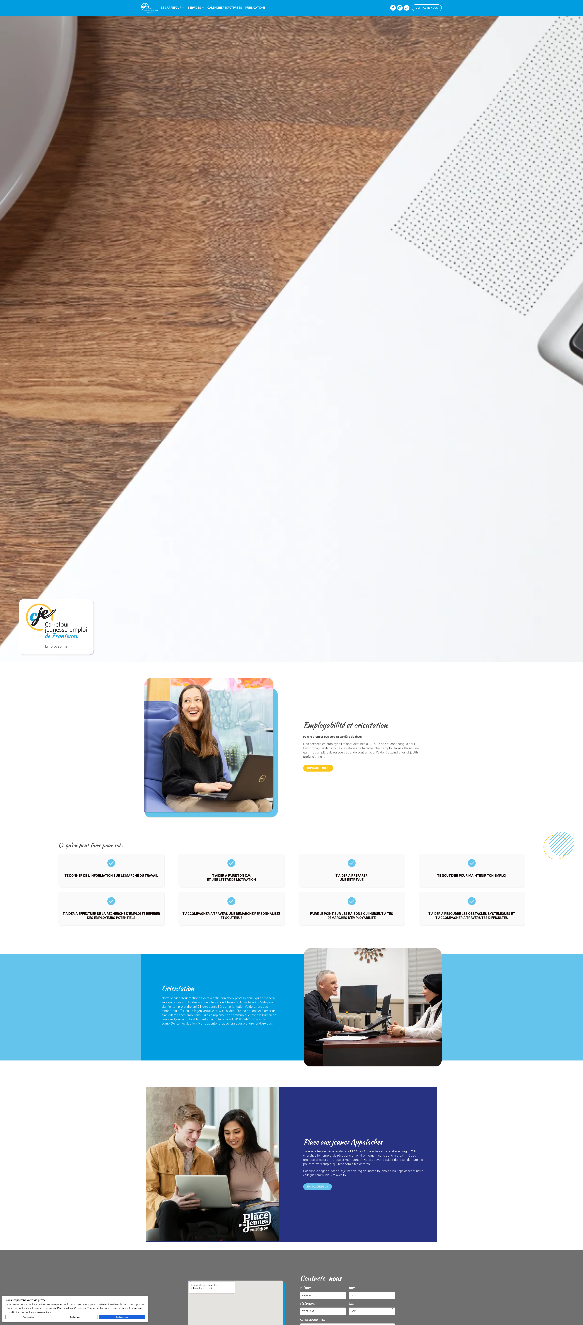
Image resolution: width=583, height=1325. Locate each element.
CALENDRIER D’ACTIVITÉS (224, 8)
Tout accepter (122, 1317)
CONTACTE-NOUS (318, 768)
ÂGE (351, 1303)
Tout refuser (75, 1317)
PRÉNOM (305, 1288)
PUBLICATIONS (255, 8)
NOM (352, 1288)
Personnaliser (28, 1317)
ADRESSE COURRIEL (312, 1319)
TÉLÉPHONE (307, 1303)
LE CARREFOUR (171, 8)
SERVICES (194, 8)
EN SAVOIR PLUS (317, 1186)
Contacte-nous (427, 7)
